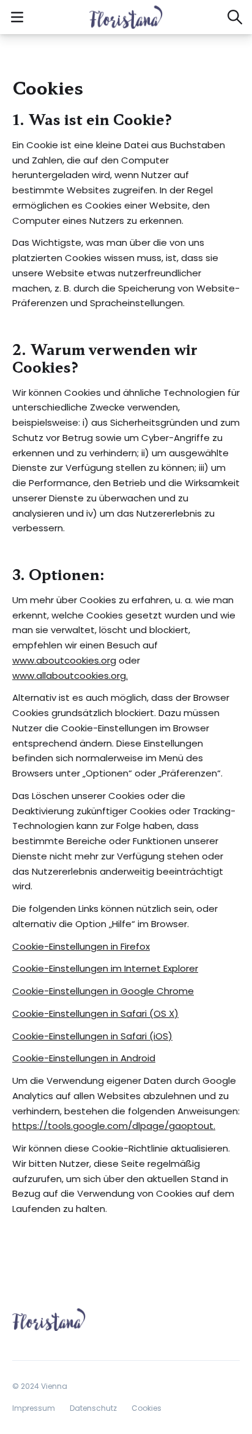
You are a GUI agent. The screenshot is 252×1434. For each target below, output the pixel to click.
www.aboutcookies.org (64, 660)
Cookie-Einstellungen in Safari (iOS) (92, 1036)
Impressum (33, 1408)
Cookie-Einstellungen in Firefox (81, 946)
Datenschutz (93, 1408)
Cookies (146, 1408)
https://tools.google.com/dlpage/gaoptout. (113, 1125)
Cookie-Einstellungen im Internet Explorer (105, 968)
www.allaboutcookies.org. (70, 675)
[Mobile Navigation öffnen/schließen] (17, 17)
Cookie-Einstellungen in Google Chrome (103, 990)
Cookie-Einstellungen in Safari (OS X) (95, 1013)
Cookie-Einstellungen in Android (83, 1058)
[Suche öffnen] (235, 17)
